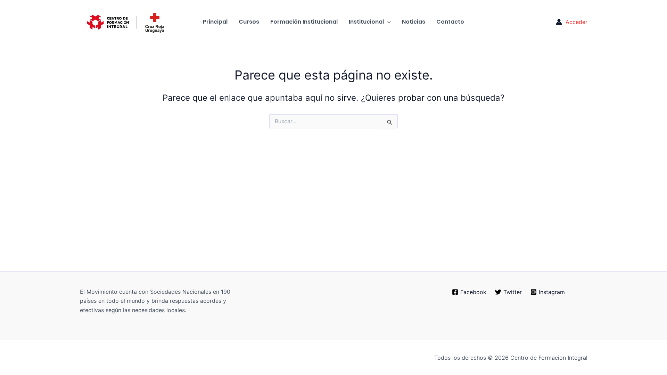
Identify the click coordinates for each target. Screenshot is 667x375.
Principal (215, 22)
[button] (387, 22)
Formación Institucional (304, 22)
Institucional (366, 22)
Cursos (249, 22)
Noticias (413, 22)
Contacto (450, 22)
